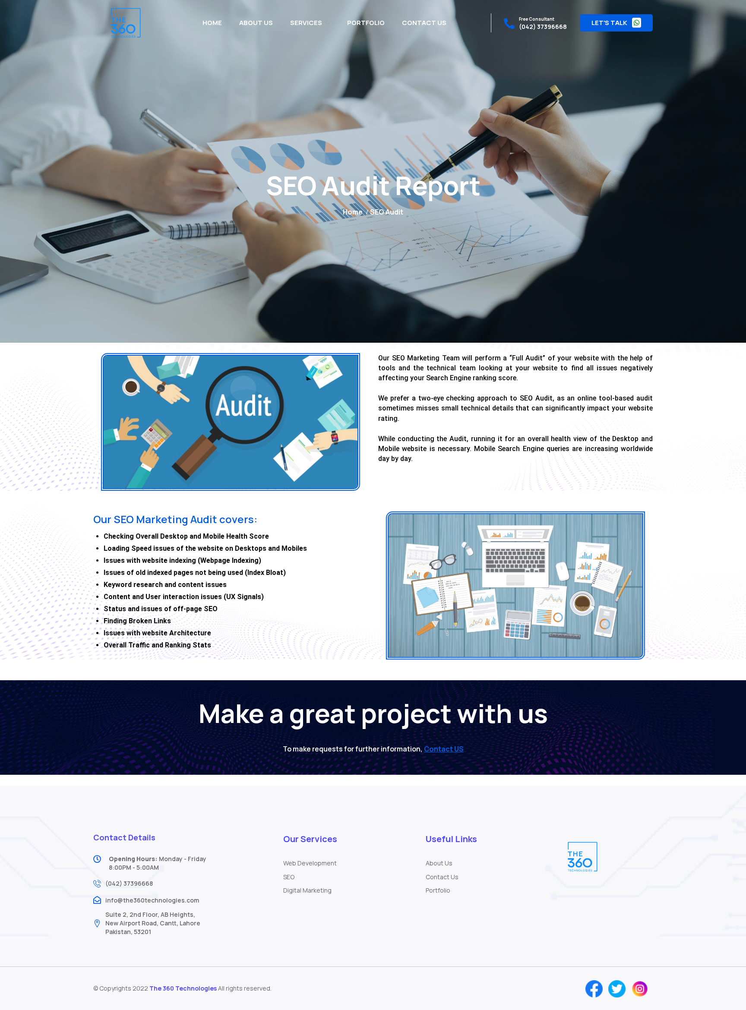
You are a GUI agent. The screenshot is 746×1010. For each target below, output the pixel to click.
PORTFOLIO (366, 22)
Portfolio (438, 890)
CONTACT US (424, 22)
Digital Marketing (307, 890)
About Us (439, 863)
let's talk (610, 22)
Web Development (310, 863)
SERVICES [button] (306, 22)
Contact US (444, 749)
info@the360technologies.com (152, 900)
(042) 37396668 (543, 27)
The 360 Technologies (183, 988)
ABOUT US (256, 22)
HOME (212, 22)
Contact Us (442, 877)
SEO (288, 877)
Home (353, 212)
